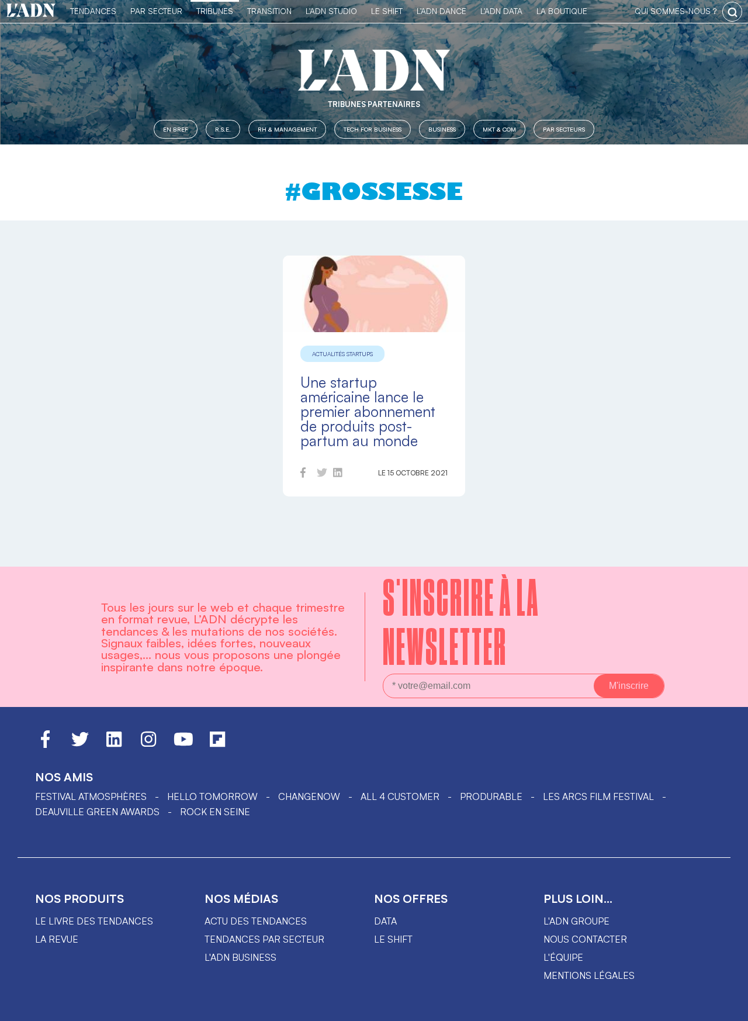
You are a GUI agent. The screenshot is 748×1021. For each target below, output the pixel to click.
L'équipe (563, 957)
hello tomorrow (212, 796)
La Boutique (561, 11)
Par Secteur (156, 11)
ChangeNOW (309, 796)
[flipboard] (217, 744)
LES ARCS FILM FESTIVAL (598, 796)
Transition (269, 11)
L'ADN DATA (501, 11)
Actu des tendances (256, 921)
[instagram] (148, 744)
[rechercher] (732, 12)
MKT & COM (499, 129)
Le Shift (387, 11)
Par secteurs (564, 129)
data (385, 921)
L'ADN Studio (331, 11)
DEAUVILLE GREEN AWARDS (97, 812)
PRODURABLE (491, 796)
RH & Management (287, 129)
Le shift (393, 939)
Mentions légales (589, 975)
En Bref (175, 129)
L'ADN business (240, 957)
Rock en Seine (215, 812)
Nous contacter (585, 939)
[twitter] (322, 474)
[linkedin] (337, 474)
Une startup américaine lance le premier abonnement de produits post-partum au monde (367, 411)
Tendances (93, 11)
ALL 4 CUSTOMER (400, 796)
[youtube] (183, 744)
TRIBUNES (214, 11)
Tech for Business (372, 129)
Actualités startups (342, 353)
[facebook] (303, 474)
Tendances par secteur (264, 939)
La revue (56, 939)
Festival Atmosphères (91, 796)
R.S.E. (223, 129)
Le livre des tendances (94, 921)
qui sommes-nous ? (675, 11)
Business (442, 129)
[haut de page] (727, 1006)
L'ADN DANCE (441, 11)
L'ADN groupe (576, 921)
